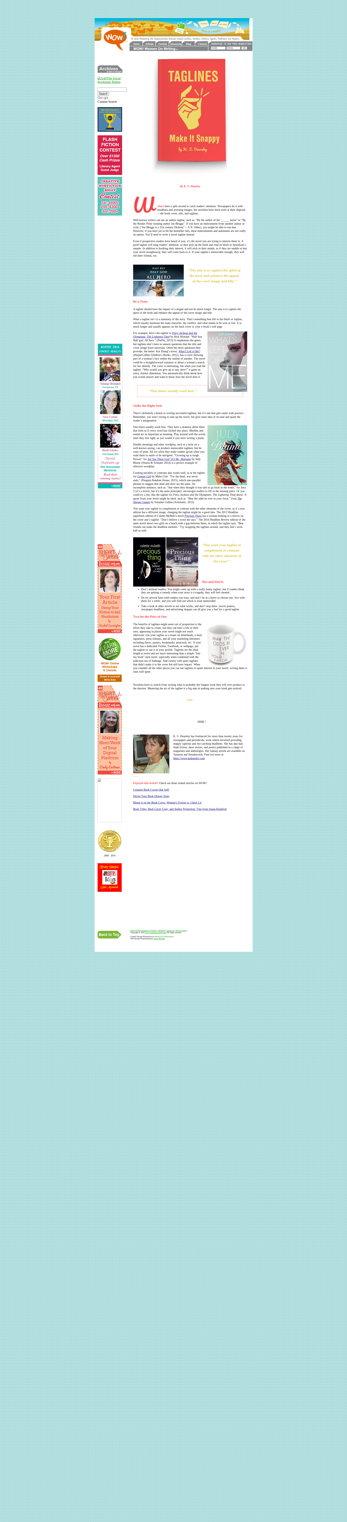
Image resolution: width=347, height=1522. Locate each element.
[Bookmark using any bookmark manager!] (110, 82)
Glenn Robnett (159, 939)
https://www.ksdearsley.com (189, 758)
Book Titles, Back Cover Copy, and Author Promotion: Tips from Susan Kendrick (180, 809)
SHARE (201, 721)
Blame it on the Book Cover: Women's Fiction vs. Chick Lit (167, 802)
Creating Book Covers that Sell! (151, 789)
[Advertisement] (173, 9)
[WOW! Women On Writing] (110, 821)
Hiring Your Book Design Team (151, 796)
